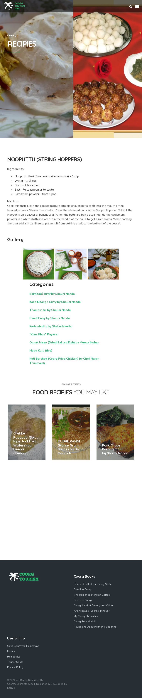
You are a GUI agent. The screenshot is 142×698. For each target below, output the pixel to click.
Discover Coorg (83, 600)
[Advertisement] (71, 110)
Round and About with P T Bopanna (95, 627)
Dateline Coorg (83, 589)
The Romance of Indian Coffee (92, 595)
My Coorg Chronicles (86, 616)
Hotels (11, 651)
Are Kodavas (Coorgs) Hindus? (91, 611)
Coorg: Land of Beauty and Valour (94, 605)
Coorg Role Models (85, 621)
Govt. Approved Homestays (23, 646)
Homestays (13, 656)
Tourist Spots (15, 662)
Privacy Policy (15, 667)
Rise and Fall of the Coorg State (93, 584)
